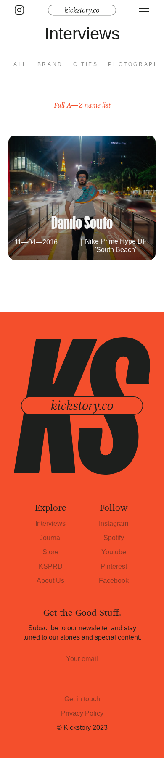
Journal (51, 537)
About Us (50, 580)
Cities (85, 64)
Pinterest (114, 566)
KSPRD (51, 566)
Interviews (50, 523)
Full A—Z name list (82, 105)
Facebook (114, 580)
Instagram (113, 523)
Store (50, 552)
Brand (50, 64)
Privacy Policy (82, 713)
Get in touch (82, 699)
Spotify (113, 537)
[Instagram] (19, 10)
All (20, 64)
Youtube (113, 552)
